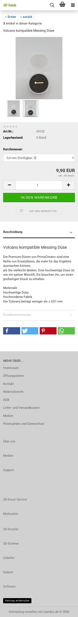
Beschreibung (12, 232)
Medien (8, 416)
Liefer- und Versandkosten (21, 408)
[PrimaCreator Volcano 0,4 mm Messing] (39, 68)
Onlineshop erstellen (23, 612)
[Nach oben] (66, 611)
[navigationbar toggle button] (73, 5)
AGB (6, 400)
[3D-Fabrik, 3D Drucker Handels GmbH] (8, 5)
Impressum (11, 368)
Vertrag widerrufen (17, 600)
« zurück (26, 17)
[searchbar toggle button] (52, 5)
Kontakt (8, 384)
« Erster (10, 17)
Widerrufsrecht (13, 392)
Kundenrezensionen (17, 315)
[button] (9, 185)
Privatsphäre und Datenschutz (23, 424)
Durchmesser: (13, 149)
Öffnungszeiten (13, 376)
